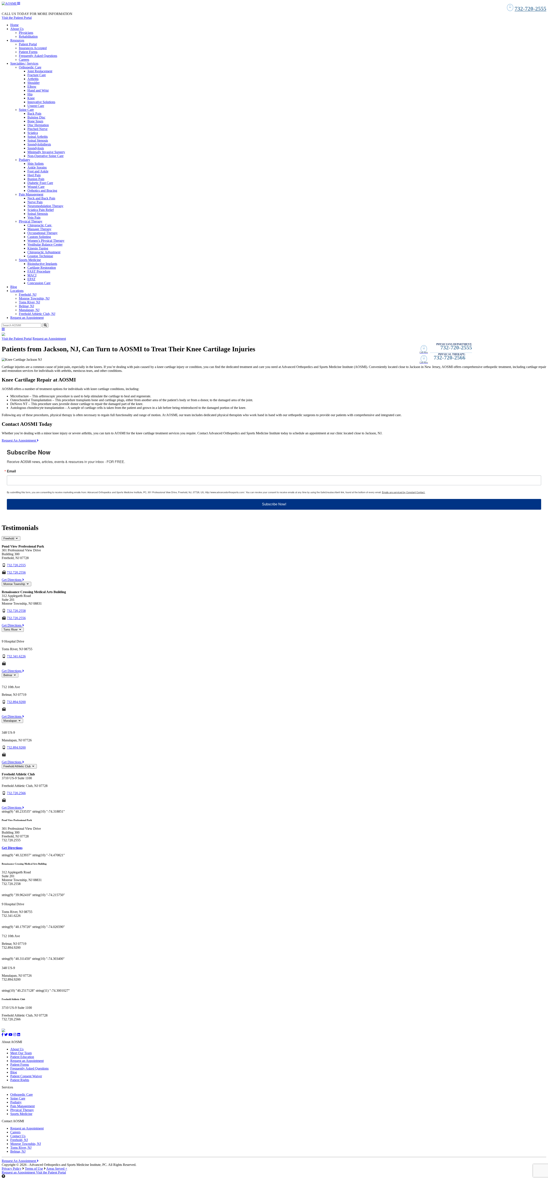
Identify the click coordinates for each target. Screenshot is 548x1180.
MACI (31, 275)
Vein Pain (33, 217)
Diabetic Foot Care (40, 183)
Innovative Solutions (41, 102)
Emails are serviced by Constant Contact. (403, 492)
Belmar (8, 675)
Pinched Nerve (37, 129)
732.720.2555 (16, 565)
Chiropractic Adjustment (43, 252)
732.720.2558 (16, 611)
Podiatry (24, 160)
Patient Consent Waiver (26, 1076)
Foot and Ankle (37, 171)
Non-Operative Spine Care (45, 156)
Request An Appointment (19, 440)
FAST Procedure (38, 271)
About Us (17, 29)
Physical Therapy (30, 221)
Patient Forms (28, 52)
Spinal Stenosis (37, 140)
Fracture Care (36, 75)
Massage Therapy (39, 229)
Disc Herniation (38, 125)
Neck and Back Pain (41, 198)
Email (11, 471)
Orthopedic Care (30, 67)
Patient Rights (19, 1080)
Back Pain (34, 113)
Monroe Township (14, 584)
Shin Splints (35, 163)
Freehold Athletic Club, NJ (37, 314)
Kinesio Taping (37, 248)
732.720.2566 (16, 793)
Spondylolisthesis (39, 144)
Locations (17, 290)
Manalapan (10, 720)
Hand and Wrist (38, 90)
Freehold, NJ (27, 294)
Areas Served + (56, 1168)
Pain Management (31, 194)
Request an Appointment (27, 317)
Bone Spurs (35, 121)
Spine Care (26, 109)
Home (14, 25)
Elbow (31, 86)
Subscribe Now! (274, 504)
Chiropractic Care (39, 225)
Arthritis (33, 79)
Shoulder (33, 83)
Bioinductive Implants (42, 264)
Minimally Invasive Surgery (46, 152)
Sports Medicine (30, 260)
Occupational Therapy (42, 233)
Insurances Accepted (33, 48)
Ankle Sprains (37, 167)
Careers (24, 59)
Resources (17, 40)
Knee (31, 98)
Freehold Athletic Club (17, 766)
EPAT (31, 279)
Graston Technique (40, 256)
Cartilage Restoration (41, 267)
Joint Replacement (39, 71)
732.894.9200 (16, 702)
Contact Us (17, 1136)
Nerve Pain (35, 202)
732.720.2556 (16, 572)
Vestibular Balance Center (45, 244)
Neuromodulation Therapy (45, 206)
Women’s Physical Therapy (45, 240)
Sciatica (32, 133)
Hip (30, 94)
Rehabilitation (28, 36)
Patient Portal (28, 44)
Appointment (19, 1172)
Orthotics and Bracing (42, 190)
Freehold (9, 538)
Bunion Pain (35, 179)
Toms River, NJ (29, 302)
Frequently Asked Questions (38, 56)
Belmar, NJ (26, 306)
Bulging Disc (36, 117)
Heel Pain (34, 175)
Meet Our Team (21, 1053)
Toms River (10, 629)
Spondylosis (35, 148)
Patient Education (22, 1057)
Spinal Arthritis (37, 136)
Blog (13, 287)
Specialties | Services (24, 63)
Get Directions (12, 580)
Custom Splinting (39, 237)
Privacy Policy (11, 1168)
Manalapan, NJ (29, 310)
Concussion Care (39, 283)
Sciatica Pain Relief (40, 210)
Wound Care (36, 187)
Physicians (26, 32)
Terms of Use (34, 1168)
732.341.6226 (16, 656)
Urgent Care (35, 106)
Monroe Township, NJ (34, 298)
